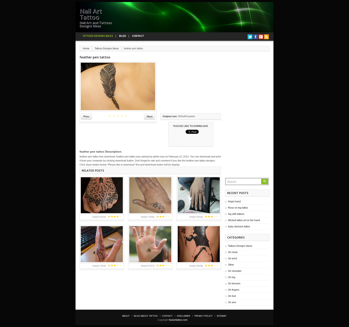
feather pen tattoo (95, 57)
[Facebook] (255, 36)
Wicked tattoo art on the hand (244, 220)
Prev (86, 116)
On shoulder (235, 271)
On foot (232, 296)
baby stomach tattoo (239, 226)
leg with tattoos (236, 214)
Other (231, 264)
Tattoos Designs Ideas (98, 36)
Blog (122, 36)
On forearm (234, 283)
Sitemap (221, 316)
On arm (232, 302)
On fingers (233, 289)
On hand (233, 252)
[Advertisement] (190, 86)
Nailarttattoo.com (178, 320)
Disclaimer (183, 316)
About (126, 316)
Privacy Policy (203, 316)
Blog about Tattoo (146, 316)
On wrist (232, 258)
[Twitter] (250, 36)
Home (86, 48)
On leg (231, 277)
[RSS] (266, 36)
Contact (138, 36)
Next (149, 116)
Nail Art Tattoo (91, 14)
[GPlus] (261, 36)
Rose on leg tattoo (238, 207)
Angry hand (234, 201)
